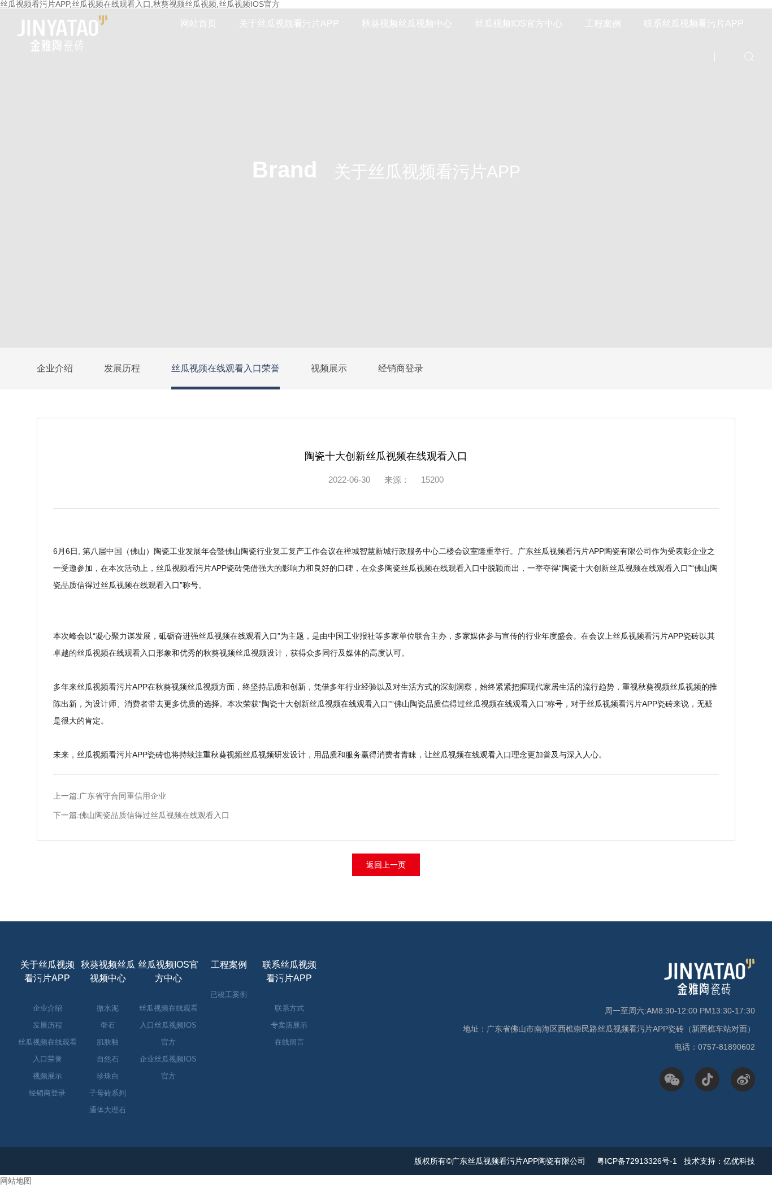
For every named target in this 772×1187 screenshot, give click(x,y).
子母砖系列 (107, 1093)
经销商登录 (400, 368)
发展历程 (122, 368)
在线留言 (289, 1042)
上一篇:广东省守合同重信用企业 (109, 795)
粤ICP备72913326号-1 (636, 1161)
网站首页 (198, 23)
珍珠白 (108, 1076)
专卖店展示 (289, 1025)
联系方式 (289, 1008)
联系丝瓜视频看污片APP (694, 23)
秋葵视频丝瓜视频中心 (407, 23)
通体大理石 (107, 1110)
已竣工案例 (228, 994)
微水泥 (108, 1008)
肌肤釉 (108, 1042)
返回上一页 (386, 864)
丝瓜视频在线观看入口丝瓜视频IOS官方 (168, 1025)
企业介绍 (55, 368)
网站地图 (16, 1180)
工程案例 (603, 23)
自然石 (108, 1059)
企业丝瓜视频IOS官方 (168, 1067)
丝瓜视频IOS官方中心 (518, 23)
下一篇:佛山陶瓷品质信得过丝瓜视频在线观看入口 (141, 815)
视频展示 (329, 368)
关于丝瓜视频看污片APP (289, 23)
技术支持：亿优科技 (719, 1161)
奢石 (108, 1025)
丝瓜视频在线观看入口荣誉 (225, 368)
